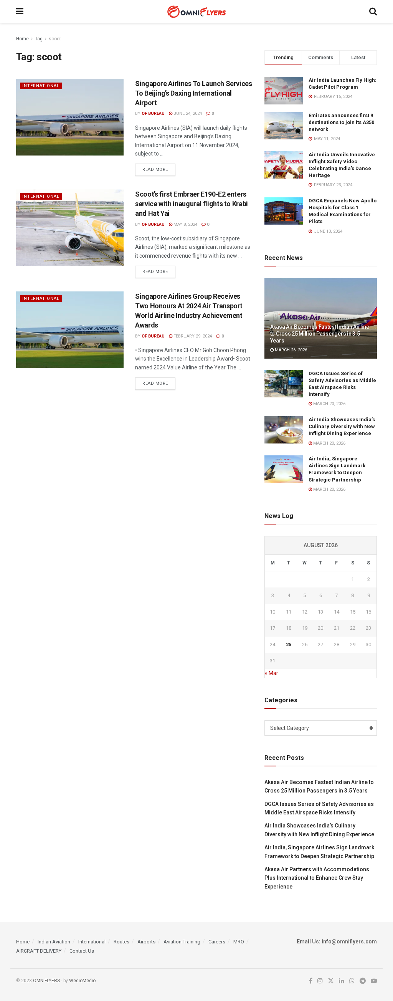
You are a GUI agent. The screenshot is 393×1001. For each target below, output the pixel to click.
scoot (55, 38)
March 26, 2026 (290, 349)
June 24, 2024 (187, 113)
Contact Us (81, 951)
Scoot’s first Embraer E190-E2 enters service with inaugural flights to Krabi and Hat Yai (191, 203)
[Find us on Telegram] (363, 981)
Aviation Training (181, 942)
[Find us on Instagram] (320, 981)
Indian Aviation (54, 942)
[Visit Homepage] (196, 11)
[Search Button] (373, 11)
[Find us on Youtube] (374, 981)
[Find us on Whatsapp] (352, 981)
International (40, 85)
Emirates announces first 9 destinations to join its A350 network (341, 122)
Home (22, 38)
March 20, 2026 (328, 403)
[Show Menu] (19, 11)
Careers (216, 942)
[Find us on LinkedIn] (341, 981)
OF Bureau (153, 113)
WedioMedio (82, 980)
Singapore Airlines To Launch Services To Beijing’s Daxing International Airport (193, 93)
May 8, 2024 (184, 224)
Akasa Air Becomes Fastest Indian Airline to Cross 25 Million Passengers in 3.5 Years (319, 334)
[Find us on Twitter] (331, 981)
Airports (146, 942)
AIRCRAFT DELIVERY (38, 951)
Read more (158, 169)
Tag (39, 38)
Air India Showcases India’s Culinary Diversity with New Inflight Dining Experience (342, 426)
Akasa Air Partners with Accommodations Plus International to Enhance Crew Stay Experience (316, 878)
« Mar (271, 673)
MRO (238, 942)
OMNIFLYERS (46, 980)
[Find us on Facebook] (310, 981)
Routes (121, 942)
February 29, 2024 (192, 336)
